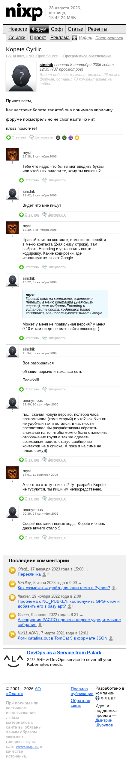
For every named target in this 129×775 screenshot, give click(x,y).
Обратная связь (80, 703)
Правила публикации (82, 691)
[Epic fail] (58, 137)
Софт (57, 29)
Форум (39, 29)
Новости (17, 29)
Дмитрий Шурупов (104, 722)
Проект (38, 37)
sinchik (46, 64)
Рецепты (97, 29)
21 (48, 574)
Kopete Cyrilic (24, 49)
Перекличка (29, 574)
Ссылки (17, 37)
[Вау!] (77, 137)
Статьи (75, 29)
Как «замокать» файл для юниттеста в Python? (64, 587)
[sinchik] (21, 90)
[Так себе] (64, 137)
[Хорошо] (70, 137)
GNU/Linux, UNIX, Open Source (32, 56)
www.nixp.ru (27, 746)
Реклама (60, 37)
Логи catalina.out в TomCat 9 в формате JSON (62, 638)
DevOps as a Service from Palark (64, 652)
